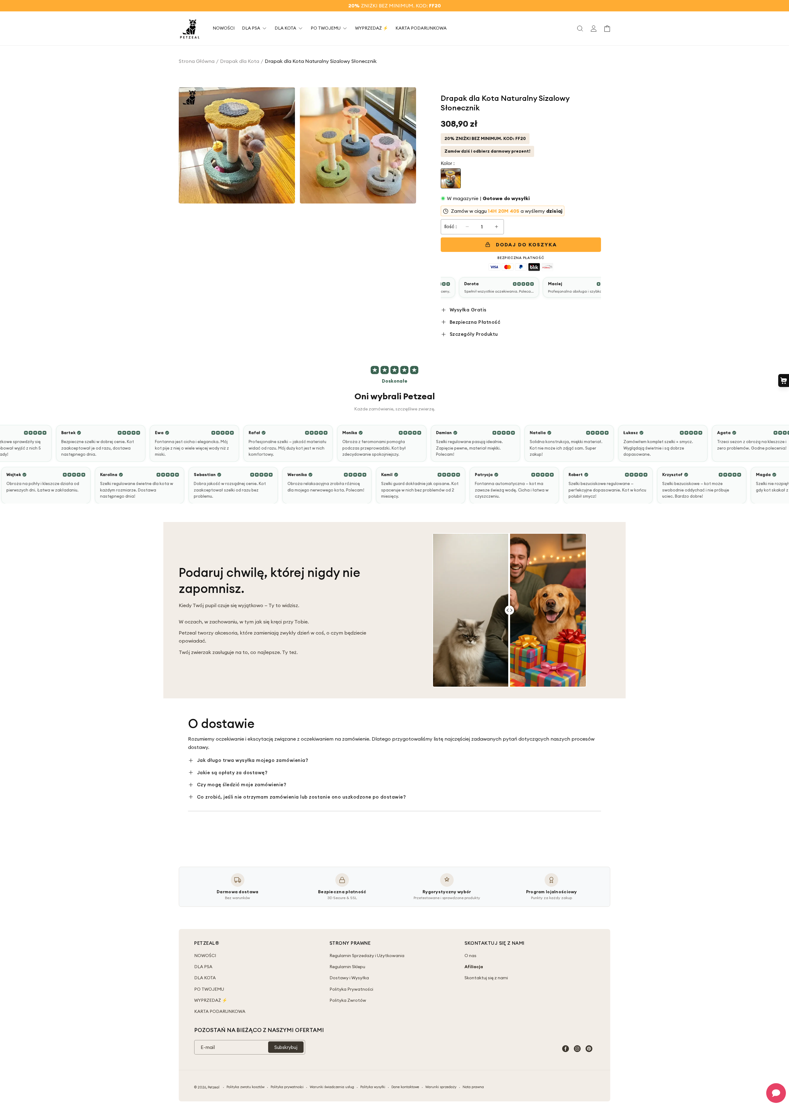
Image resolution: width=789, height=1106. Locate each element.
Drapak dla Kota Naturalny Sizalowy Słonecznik (321, 61)
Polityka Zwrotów (347, 1000)
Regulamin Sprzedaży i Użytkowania (366, 955)
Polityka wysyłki (372, 1087)
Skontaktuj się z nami (486, 978)
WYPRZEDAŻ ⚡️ (210, 1000)
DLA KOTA (205, 978)
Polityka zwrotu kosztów (245, 1087)
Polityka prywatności (287, 1087)
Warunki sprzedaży (440, 1087)
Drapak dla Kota (239, 61)
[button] (580, 28)
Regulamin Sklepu (347, 966)
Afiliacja (473, 966)
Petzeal (213, 1087)
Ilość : (450, 226)
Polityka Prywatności (351, 989)
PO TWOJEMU (209, 989)
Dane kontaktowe (405, 1087)
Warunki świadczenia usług (332, 1087)
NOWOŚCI (205, 955)
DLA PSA (203, 966)
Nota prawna (473, 1087)
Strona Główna (197, 61)
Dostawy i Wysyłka (349, 978)
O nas (470, 955)
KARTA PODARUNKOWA (219, 1011)
